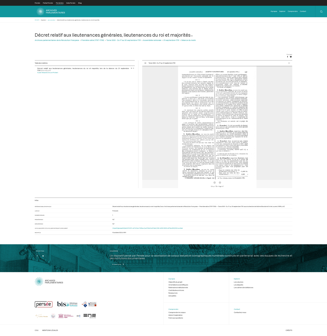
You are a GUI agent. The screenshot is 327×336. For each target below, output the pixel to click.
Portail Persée (48, 3)
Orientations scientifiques (178, 285)
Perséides (59, 3)
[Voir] (192, 34)
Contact (303, 11)
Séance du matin (188, 40)
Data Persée (70, 3)
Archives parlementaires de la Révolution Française (57, 40)
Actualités (172, 296)
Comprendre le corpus (176, 312)
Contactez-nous (240, 312)
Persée (37, 3)
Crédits (289, 330)
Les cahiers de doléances (243, 287)
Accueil (37, 20)
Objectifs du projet (175, 282)
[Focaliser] (133, 68)
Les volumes (51, 20)
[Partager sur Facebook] (287, 57)
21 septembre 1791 (171, 40)
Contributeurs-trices (176, 290)
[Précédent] (214, 182)
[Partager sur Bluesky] (291, 57)
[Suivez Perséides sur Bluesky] (43, 256)
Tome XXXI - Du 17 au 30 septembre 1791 (123, 40)
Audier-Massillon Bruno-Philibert (47, 72)
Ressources (172, 293)
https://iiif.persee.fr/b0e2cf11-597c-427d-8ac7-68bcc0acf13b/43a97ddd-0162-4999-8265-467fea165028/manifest (147, 228)
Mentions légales (50, 330)
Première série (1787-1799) (92, 40)
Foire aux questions (175, 318)
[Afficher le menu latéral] (145, 63)
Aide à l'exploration (175, 315)
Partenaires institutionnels (178, 287)
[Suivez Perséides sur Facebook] (37, 256)
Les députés (238, 285)
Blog (79, 3)
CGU (36, 330)
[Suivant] (220, 182)
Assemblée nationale (152, 40)
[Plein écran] (289, 63)
